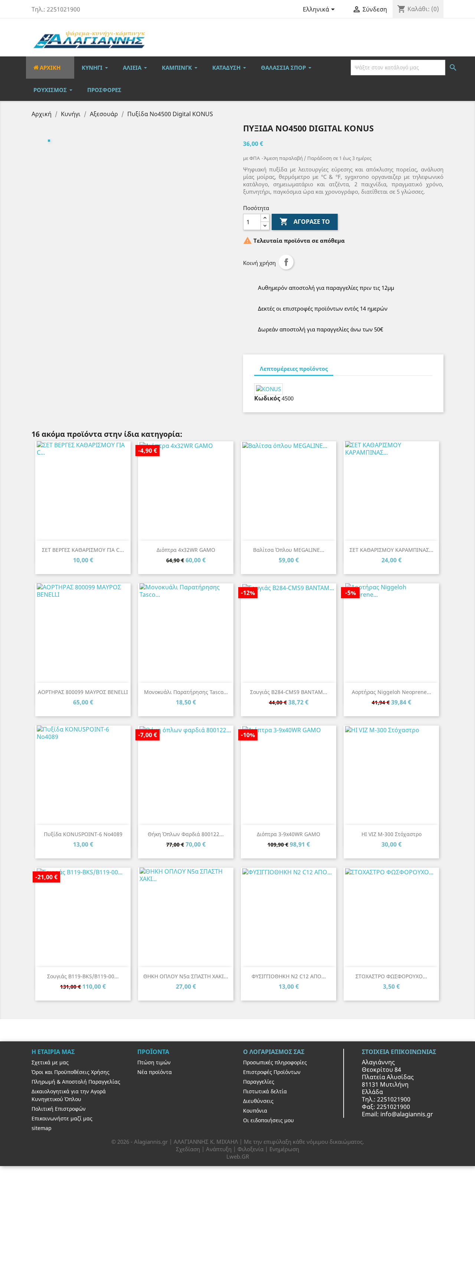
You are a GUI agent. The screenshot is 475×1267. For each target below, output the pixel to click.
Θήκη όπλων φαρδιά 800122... (186, 834)
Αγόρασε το (304, 221)
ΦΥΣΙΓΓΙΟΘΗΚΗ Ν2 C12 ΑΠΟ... (289, 976)
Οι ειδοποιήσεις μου (268, 1120)
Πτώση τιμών (154, 1062)
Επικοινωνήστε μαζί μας (62, 1118)
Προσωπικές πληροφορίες (275, 1062)
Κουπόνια (255, 1110)
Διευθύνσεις (258, 1100)
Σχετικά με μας (50, 1062)
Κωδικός (267, 398)
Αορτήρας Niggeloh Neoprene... (391, 691)
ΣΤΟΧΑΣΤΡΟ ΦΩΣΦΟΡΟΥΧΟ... (391, 976)
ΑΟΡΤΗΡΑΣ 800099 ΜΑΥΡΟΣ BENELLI (83, 691)
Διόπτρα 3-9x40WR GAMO (288, 834)
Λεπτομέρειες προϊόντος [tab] (294, 368)
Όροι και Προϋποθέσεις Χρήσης (70, 1072)
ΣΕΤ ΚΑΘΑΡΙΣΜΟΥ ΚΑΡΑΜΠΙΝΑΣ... (391, 549)
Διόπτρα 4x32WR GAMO (186, 549)
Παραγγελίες (258, 1081)
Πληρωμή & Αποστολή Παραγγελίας (76, 1081)
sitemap (42, 1128)
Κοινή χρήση (286, 262)
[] (444, 67)
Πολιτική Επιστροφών (59, 1108)
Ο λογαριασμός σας (273, 1052)
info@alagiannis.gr (406, 1114)
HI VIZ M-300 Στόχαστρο (391, 834)
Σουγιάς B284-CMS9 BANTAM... (288, 691)
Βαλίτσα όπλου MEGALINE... (288, 549)
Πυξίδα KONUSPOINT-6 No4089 (83, 834)
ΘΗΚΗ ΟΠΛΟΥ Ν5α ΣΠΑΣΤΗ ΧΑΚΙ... (185, 976)
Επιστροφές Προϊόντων (272, 1072)
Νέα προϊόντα (154, 1072)
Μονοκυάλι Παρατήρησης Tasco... (186, 691)
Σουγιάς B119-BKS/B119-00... (83, 976)
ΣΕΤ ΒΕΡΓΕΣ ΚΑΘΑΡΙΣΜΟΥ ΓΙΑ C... (83, 549)
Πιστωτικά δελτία (265, 1091)
